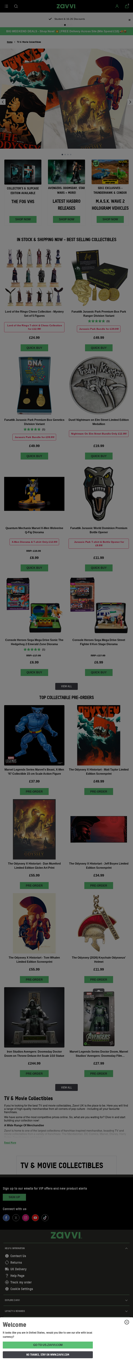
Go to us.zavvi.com (48, 1344)
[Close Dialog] (127, 1322)
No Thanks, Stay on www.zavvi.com (47, 1354)
